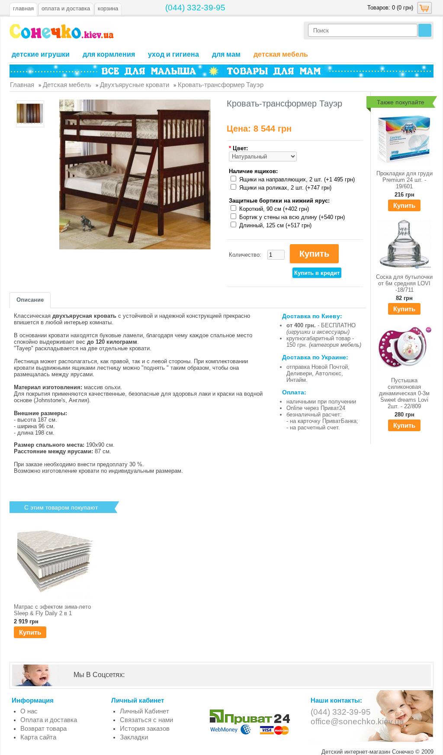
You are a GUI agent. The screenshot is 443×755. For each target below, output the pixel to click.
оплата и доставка (66, 8)
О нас (29, 711)
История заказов (145, 728)
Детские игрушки (41, 54)
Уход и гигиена (173, 54)
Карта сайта (38, 737)
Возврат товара (43, 728)
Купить (404, 205)
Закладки (134, 737)
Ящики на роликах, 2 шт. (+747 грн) (285, 187)
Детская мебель (281, 54)
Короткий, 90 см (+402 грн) (274, 209)
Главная (23, 8)
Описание (30, 300)
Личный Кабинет (144, 711)
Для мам (226, 54)
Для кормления (109, 54)
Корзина (108, 8)
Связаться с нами (146, 719)
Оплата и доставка (48, 719)
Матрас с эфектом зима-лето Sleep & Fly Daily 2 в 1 (52, 609)
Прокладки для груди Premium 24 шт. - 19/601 (404, 180)
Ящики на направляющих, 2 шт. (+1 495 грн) (297, 179)
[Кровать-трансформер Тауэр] (30, 114)
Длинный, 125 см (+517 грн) (275, 225)
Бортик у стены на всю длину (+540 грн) (292, 217)
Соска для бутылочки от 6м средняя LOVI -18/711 (404, 283)
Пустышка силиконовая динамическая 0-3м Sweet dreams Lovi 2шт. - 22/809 (404, 393)
